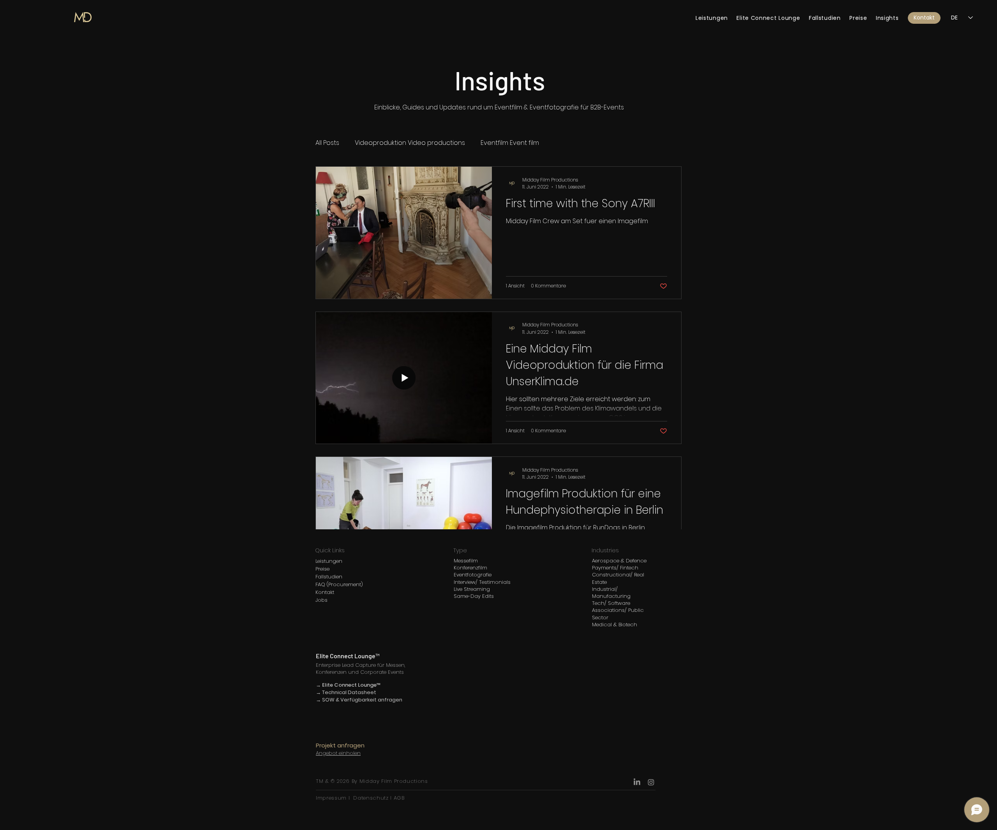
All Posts (327, 143)
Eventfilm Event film (510, 143)
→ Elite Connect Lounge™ (348, 685)
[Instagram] (651, 782)
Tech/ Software (611, 603)
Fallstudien (328, 576)
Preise (322, 569)
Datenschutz (370, 798)
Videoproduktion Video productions (410, 143)
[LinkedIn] (637, 782)
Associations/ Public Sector (618, 613)
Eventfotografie (472, 574)
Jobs (321, 600)
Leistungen (328, 561)
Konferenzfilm (470, 567)
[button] (924, 18)
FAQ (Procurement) (339, 584)
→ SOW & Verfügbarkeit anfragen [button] (359, 699)
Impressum (332, 798)
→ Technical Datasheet (346, 692)
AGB (398, 798)
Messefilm (466, 560)
